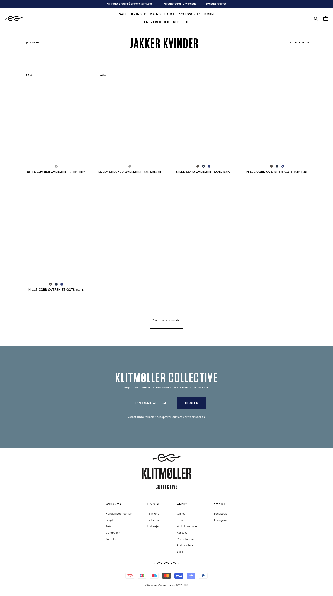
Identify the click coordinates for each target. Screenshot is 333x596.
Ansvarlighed (156, 22)
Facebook (220, 513)
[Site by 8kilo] (186, 585)
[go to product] (56, 116)
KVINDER (138, 14)
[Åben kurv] (325, 18)
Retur (109, 526)
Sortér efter (298, 42)
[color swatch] (56, 166)
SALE (123, 14)
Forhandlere (185, 545)
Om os (181, 513)
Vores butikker (186, 539)
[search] (316, 18)
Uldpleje (181, 22)
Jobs (180, 551)
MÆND (155, 14)
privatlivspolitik (195, 417)
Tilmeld (191, 403)
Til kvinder (154, 520)
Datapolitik (113, 532)
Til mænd (153, 513)
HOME (169, 14)
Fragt (109, 520)
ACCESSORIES (190, 14)
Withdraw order (187, 526)
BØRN (209, 14)
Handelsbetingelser (119, 513)
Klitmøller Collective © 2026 (164, 585)
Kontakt (111, 539)
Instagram (220, 520)
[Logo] (14, 18)
